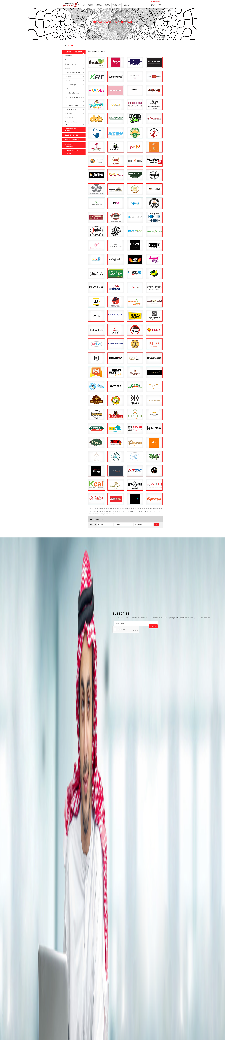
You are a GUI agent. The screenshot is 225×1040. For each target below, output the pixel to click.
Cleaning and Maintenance (73, 72)
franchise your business (116, 5)
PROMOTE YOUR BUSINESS (127, 5)
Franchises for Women (70, 129)
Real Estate (68, 114)
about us (83, 5)
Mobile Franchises (70, 109)
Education (68, 76)
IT (65, 101)
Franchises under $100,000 (71, 152)
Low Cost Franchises (71, 105)
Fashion (67, 80)
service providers (107, 5)
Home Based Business (72, 93)
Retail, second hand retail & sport (73, 123)
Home (65, 46)
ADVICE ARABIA (136, 5)
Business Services (70, 64)
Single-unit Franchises (69, 145)
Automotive (68, 56)
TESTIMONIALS (144, 5)
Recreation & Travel (71, 118)
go (156, 524)
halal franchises (99, 5)
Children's (67, 68)
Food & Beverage (70, 85)
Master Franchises (72, 139)
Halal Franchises (71, 135)
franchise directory (90, 5)
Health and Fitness (70, 89)
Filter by (93, 525)
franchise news (152, 5)
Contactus (160, 5)
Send (153, 626)
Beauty (67, 60)
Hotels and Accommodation (73, 97)
